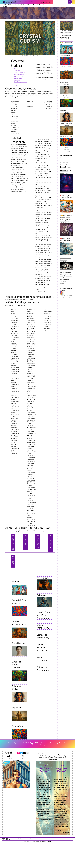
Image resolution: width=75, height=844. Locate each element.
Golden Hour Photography (43, 668)
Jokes (69, 167)
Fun (63, 167)
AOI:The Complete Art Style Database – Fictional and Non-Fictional (23, 4)
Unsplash (50, 538)
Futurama (16, 581)
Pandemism (17, 726)
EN (67, 162)
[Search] (70, 2)
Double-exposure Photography (43, 647)
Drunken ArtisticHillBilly (19, 623)
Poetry (62, 173)
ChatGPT (62, 162)
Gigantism (16, 707)
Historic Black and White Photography (43, 615)
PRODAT (49, 841)
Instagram (13, 538)
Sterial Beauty (18, 643)
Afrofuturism (43, 578)
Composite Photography (43, 636)
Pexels (25, 538)
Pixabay (38, 538)
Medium (66, 170)
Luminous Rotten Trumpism (16, 665)
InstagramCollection (13, 561)
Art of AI (6, 839)
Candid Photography (43, 626)
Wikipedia (13, 546)
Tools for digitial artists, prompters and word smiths (20, 83)
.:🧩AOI (4, 4)
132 (68, 151)
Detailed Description (19, 72)
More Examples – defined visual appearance (18, 78)
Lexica (38, 545)
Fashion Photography (43, 659)
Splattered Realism (17, 687)
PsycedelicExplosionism (19, 601)
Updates (67, 173)
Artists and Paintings (19, 74)
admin (66, 292)
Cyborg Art (42, 595)
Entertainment (63, 164)
